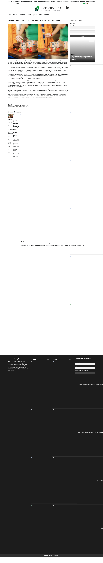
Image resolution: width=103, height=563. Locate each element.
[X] (20, 106)
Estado (29, 14)
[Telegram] (18, 106)
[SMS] (25, 106)
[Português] (84, 3)
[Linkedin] (9, 106)
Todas (47, 359)
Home (10, 14)
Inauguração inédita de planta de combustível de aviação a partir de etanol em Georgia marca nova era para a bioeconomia (16, 129)
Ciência (40, 14)
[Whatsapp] (11, 106)
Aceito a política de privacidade (77, 33)
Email (71, 29)
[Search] (94, 15)
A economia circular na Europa (10, 124)
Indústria (22, 14)
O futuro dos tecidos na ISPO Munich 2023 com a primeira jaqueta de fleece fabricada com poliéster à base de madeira (49, 243)
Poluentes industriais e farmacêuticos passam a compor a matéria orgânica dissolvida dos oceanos (63, 1)
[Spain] (87, 3)
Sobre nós (46, 14)
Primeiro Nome (72, 25)
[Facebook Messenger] (16, 106)
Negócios (10, 119)
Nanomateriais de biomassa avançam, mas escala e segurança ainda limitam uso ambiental (81, 58)
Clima (35, 14)
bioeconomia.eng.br (55, 8)
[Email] (23, 106)
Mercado (15, 14)
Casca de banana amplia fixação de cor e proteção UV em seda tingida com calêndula (24, 1)
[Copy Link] (27, 106)
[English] (86, 3)
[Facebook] (13, 106)
